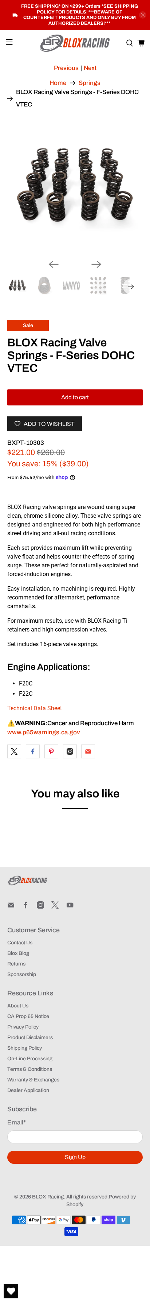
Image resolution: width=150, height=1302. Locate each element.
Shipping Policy (24, 1048)
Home (58, 83)
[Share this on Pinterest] (51, 751)
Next (90, 68)
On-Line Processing (29, 1058)
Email (16, 1122)
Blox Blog (18, 953)
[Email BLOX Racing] (11, 907)
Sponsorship (21, 974)
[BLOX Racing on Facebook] (25, 907)
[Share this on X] (14, 751)
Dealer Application (28, 1090)
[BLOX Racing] (75, 43)
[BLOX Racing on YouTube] (70, 907)
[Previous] (53, 264)
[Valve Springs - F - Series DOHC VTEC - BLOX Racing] (74, 185)
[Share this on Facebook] (33, 751)
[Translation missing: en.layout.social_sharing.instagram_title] (70, 751)
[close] (142, 15)
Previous (66, 68)
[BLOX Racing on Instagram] (40, 907)
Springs (89, 83)
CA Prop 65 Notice (28, 1016)
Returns (16, 964)
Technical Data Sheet (34, 708)
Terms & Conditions (29, 1069)
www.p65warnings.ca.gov (43, 732)
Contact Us (19, 942)
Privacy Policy (23, 1027)
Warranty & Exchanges (33, 1080)
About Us (17, 1005)
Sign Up (75, 1157)
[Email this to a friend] (88, 751)
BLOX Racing (48, 1197)
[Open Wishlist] (11, 1291)
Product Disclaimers (30, 1037)
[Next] (96, 264)
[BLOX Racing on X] (55, 907)
